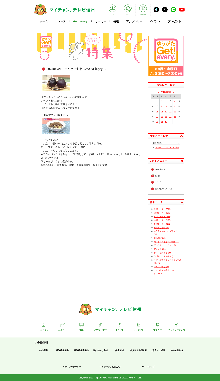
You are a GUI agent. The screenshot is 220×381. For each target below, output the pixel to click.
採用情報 (119, 350)
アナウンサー (134, 21)
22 (162, 116)
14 (157, 111)
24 (170, 116)
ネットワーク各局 (176, 330)
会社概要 (43, 350)
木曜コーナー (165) (162, 220)
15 (162, 111)
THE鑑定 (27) (160, 238)
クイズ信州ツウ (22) (162, 253)
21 (157, 116)
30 (166, 122)
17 (170, 111)
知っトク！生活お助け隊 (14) (166, 242)
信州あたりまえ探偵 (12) (164, 256)
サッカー (100, 21)
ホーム (44, 21)
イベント (155, 21)
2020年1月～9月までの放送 (167, 147)
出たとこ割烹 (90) (161, 228)
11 (175, 106)
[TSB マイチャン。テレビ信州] (64, 15)
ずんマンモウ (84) (161, 267)
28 (157, 122)
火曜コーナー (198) (162, 213)
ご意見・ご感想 (157, 350)
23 (166, 116)
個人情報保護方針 (138, 350)
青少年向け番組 (100, 350)
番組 (116, 21)
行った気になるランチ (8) (165, 245)
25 (175, 116)
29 (162, 122)
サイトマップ (148, 366)
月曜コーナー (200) (162, 209)
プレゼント (174, 21)
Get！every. (80, 21)
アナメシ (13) (160, 249)
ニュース (60, 21)
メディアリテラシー (72, 366)
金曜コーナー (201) (162, 224)
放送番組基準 (62, 350)
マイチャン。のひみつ (110, 366)
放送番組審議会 (81, 350)
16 (166, 111)
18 (175, 111)
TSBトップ (43, 330)
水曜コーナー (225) (162, 216)
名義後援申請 (176, 350)
